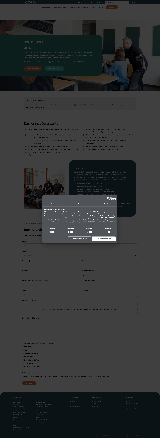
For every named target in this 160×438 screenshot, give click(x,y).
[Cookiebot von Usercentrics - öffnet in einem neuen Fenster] (108, 198)
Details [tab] (80, 204)
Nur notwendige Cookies (79, 238)
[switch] (70, 232)
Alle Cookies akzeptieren (104, 238)
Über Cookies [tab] (105, 204)
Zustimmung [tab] (55, 204)
